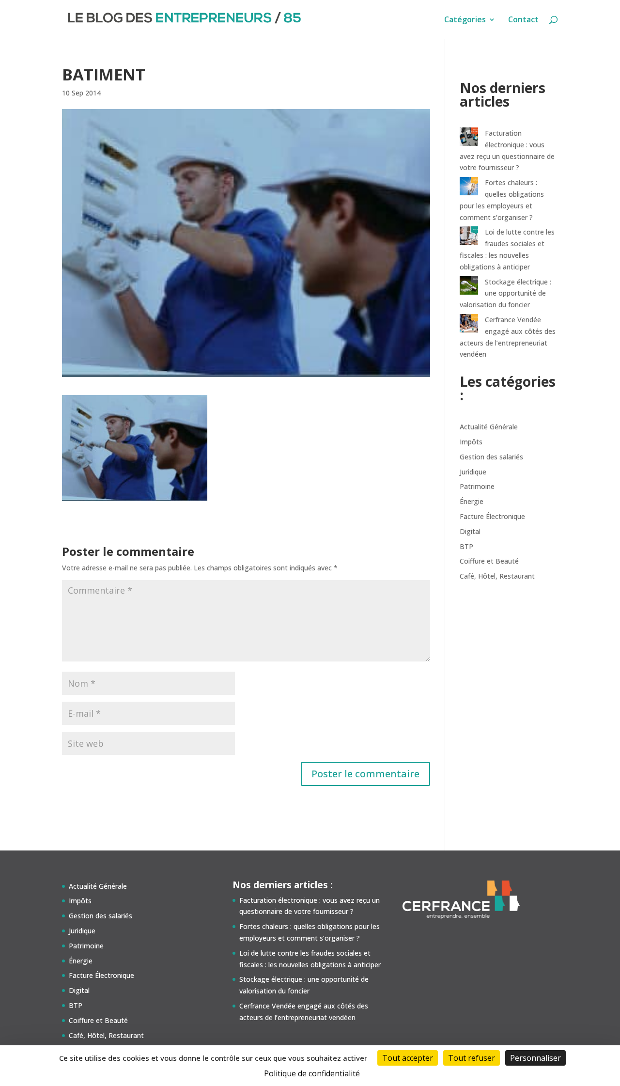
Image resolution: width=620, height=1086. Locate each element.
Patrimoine (477, 486)
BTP (466, 546)
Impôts (471, 441)
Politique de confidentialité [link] (312, 1073)
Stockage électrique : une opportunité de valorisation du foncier (505, 293)
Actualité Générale (489, 426)
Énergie (471, 501)
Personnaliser (535, 1058)
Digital (470, 531)
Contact (523, 20)
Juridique (473, 471)
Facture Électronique (492, 516)
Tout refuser (471, 1058)
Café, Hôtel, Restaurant (497, 576)
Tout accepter (407, 1058)
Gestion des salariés (491, 456)
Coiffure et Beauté (489, 561)
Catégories (465, 20)
